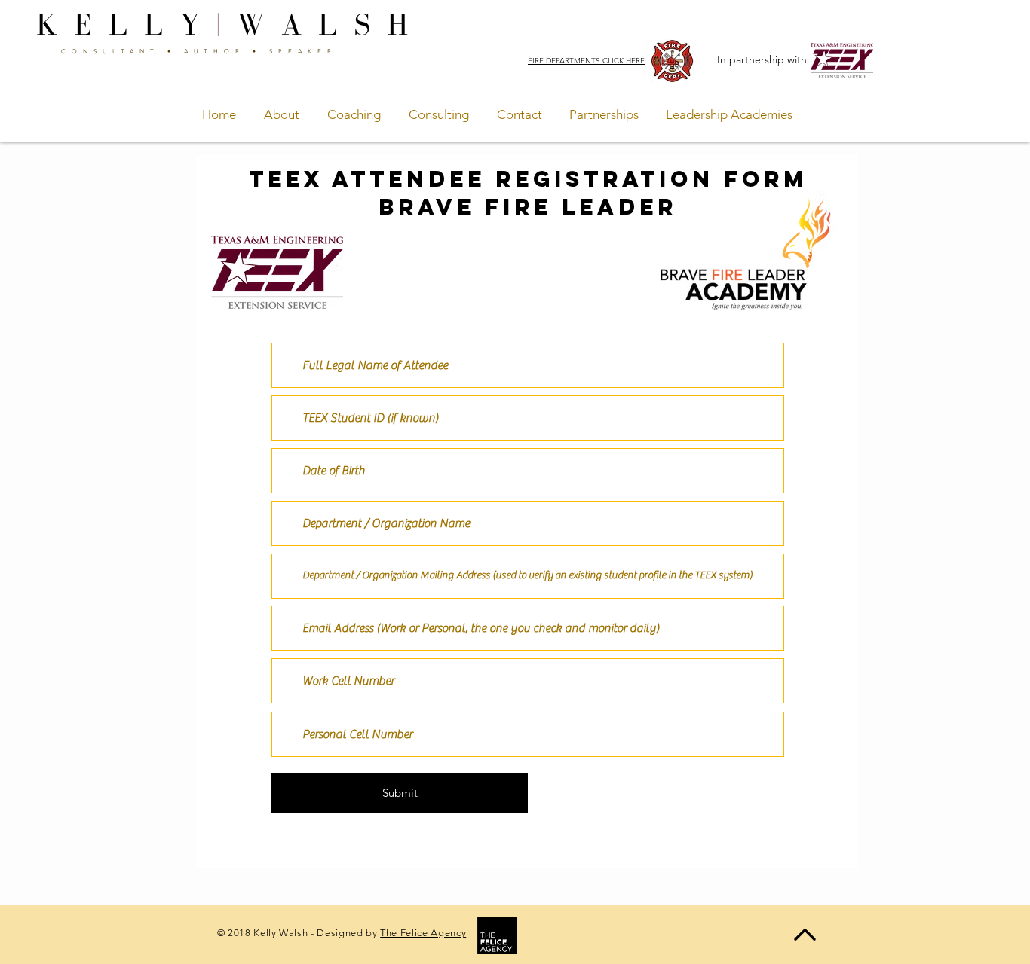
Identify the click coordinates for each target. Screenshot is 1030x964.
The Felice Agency (423, 932)
